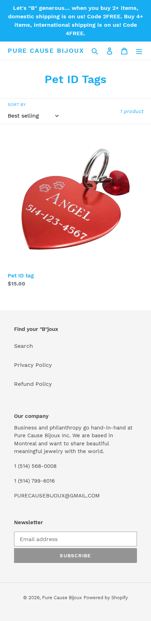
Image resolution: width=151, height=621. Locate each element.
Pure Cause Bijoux (46, 50)
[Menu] (139, 50)
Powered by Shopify (106, 597)
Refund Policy (33, 384)
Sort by (17, 104)
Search (23, 346)
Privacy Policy (33, 365)
